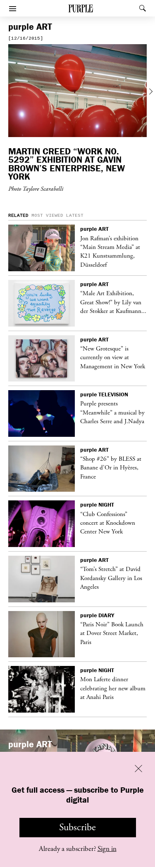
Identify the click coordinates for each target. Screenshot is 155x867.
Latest (74, 215)
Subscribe (77, 827)
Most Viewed (47, 215)
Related (18, 215)
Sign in (107, 848)
